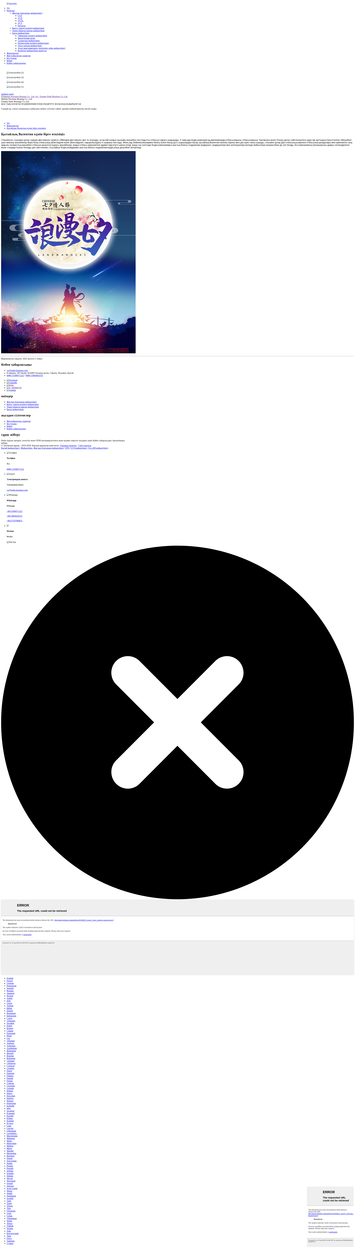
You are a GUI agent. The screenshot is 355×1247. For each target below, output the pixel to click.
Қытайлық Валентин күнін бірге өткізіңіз (26, 128)
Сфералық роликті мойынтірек (32, 35)
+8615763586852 (14, 521)
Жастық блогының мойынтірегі (27, 13)
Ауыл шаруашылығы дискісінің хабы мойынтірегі (41, 48)
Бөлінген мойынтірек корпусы (32, 50)
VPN (67, 448)
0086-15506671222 (15, 375)
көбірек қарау (7, 94)
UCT (20, 23)
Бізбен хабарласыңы (16, 63)
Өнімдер (11, 10)
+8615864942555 (14, 516)
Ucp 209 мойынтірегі (98, 448)
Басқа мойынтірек (20, 33)
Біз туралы (12, 58)
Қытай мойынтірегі (10, 448)
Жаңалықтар (13, 53)
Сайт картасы (84, 445)
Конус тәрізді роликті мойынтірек (28, 28)
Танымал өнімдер (68, 445)
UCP (20, 18)
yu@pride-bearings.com (17, 370)
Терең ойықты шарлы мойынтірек (28, 30)
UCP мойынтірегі (78, 448)
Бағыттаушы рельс (26, 38)
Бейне (9, 60)
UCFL (21, 20)
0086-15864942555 (34, 375)
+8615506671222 (14, 511)
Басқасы (22, 25)
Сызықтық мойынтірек (29, 40)
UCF (20, 15)
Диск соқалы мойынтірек (30, 45)
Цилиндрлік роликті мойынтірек (33, 43)
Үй (8, 8)
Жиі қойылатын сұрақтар (19, 55)
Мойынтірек (26, 448)
